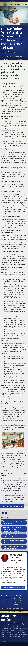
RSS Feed (11, 1)
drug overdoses (13, 608)
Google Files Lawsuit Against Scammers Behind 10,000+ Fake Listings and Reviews (19, 599)
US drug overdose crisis (21, 608)
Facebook (14, 1)
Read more (4, 641)
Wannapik (5, 448)
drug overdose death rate (3, 608)
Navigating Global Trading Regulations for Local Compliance (6, 598)
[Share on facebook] (2, 513)
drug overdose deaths (9, 608)
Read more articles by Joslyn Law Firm (13, 587)
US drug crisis (17, 608)
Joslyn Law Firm (6, 56)
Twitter (17, 1)
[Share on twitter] (5, 513)
